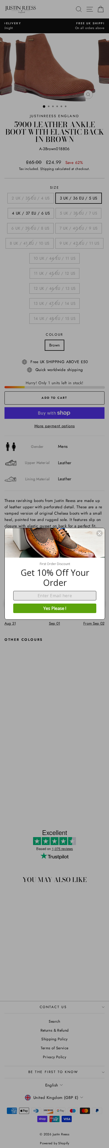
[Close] (99, 533)
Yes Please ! (54, 608)
